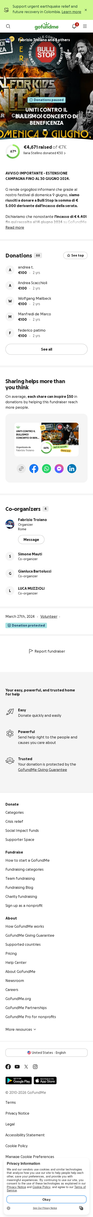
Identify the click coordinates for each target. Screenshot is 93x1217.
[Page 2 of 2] (49, 130)
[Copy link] (21, 469)
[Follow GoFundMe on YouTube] (17, 1066)
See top (77, 255)
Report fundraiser (50, 651)
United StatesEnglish (49, 1052)
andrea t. (26, 267)
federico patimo (32, 330)
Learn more (71, 12)
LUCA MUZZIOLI (31, 588)
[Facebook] (33, 469)
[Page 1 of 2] (45, 130)
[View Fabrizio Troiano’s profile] (9, 524)
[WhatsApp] (46, 469)
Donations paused (49, 100)
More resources (18, 1029)
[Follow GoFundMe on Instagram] (35, 1066)
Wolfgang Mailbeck (34, 298)
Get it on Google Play (18, 1080)
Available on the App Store (45, 1080)
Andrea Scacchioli (32, 283)
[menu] (84, 26)
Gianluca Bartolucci (34, 571)
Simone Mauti (30, 554)
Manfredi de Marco (34, 314)
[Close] (85, 10)
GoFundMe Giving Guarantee (42, 770)
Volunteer (48, 616)
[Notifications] (74, 26)
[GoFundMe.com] (46, 26)
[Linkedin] (71, 469)
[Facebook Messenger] (59, 469)
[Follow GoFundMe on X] (26, 1066)
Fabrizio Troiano (32, 520)
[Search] (8, 26)
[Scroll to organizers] (11, 39)
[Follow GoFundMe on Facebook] (8, 1066)
